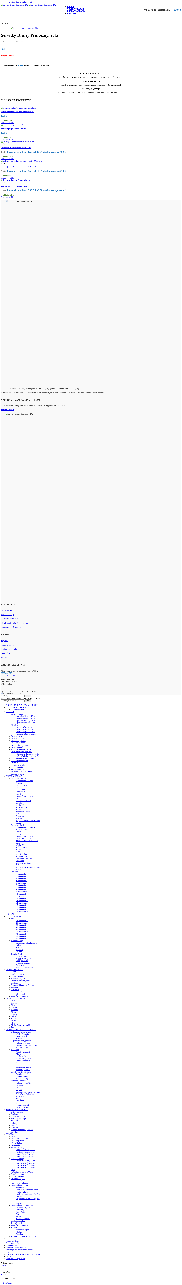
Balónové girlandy (18, 738)
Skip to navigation (8, 2)
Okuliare (14, 983)
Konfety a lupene (22, 1192)
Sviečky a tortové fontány (21, 1072)
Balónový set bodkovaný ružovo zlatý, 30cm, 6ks (19, 167)
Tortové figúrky (22, 1047)
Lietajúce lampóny (18, 1179)
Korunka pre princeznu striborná (13, 129)
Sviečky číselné (22, 1074)
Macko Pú (20, 805)
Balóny (14, 1136)
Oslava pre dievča (18, 825)
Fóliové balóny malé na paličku (23, 749)
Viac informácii (7, 410)
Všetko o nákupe (7, 615)
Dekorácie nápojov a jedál (21, 1032)
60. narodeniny (22, 932)
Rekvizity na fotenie (19, 992)
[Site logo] (15, 5)
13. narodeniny (22, 901)
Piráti (18, 814)
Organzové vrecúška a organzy (28, 1092)
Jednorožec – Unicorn (24, 838)
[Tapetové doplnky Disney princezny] (16, 180)
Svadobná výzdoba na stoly (21, 1185)
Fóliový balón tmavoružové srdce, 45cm (16, 148)
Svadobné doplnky (18, 1221)
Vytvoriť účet (6, 1283)
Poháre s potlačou (23, 1061)
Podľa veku (15, 872)
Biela (13, 1001)
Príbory (19, 1063)
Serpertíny (20, 1216)
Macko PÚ (20, 845)
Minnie (18, 852)
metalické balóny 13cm (25, 727)
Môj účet (4, 641)
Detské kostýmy (17, 1112)
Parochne (14, 987)
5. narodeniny (21, 883)
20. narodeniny (22, 923)
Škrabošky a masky (18, 994)
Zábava (14, 1227)
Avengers (19, 783)
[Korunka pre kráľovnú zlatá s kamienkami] (18, 108)
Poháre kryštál (21, 1056)
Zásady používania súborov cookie (14, 623)
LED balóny (16, 763)
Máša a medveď (22, 847)
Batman (19, 787)
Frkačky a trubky (17, 976)
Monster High (21, 854)
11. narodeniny (21, 896)
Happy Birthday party (24, 796)
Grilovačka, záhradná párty (26, 943)
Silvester (19, 950)
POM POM (20, 1096)
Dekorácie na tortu (23, 1043)
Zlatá (13, 1023)
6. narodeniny (21, 885)
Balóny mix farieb (18, 743)
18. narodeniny (22, 912)
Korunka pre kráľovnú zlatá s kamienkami (17, 112)
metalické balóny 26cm (25, 732)
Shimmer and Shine (23, 863)
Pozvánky (15, 990)
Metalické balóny (17, 725)
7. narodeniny (21, 887)
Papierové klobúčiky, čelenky (22, 985)
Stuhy (18, 1103)
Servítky (19, 1065)
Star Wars (19, 818)
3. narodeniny (21, 878)
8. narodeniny (21, 889)
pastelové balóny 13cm (25, 716)
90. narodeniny (22, 938)
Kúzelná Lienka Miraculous (27, 841)
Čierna (13, 1005)
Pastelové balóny (17, 714)
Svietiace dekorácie (23, 1105)
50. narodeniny (22, 930)
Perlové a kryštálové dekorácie (28, 1094)
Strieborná (15, 1018)
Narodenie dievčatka (24, 858)
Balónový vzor (21, 785)
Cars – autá (20, 789)
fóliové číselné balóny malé (27, 754)
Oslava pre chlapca (18, 778)
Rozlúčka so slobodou (24, 967)
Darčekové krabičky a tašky (27, 1190)
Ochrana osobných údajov (11, 627)
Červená (14, 1003)
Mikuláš (19, 947)
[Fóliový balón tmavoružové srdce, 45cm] (17, 142)
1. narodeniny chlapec (24, 781)
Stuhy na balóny (17, 767)
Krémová (14, 1010)
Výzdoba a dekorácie (19, 1081)
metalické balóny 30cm (25, 734)
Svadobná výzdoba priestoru (22, 1205)
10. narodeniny (22, 894)
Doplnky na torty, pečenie (21, 1041)
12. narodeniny (22, 898)
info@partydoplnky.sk (9, 675)
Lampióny (20, 1087)
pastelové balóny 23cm (25, 718)
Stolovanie (15, 1050)
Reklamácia (5, 653)
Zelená (13, 1021)
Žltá (12, 1027)
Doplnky (14, 1114)
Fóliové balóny (17, 1143)
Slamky (19, 1038)
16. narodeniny (22, 907)
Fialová (14, 1007)
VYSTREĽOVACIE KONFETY (24, 1236)
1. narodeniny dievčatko (25, 827)
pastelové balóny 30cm (25, 723)
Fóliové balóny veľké (19, 761)
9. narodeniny (21, 892)
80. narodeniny (22, 936)
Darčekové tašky (17, 974)
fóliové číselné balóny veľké (27, 756)
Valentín (19, 952)
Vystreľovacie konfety (19, 996)
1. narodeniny (21, 874)
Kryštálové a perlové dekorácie (28, 1194)
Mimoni (19, 809)
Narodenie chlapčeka (24, 812)
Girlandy (19, 1085)
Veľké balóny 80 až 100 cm (22, 772)
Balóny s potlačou (18, 747)
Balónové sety (16, 736)
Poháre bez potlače (23, 1058)
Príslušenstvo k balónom (20, 765)
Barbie (18, 832)
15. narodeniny (22, 905)
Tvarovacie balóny (18, 769)
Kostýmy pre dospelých (20, 1119)
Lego (18, 798)
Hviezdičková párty (23, 963)
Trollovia (19, 869)
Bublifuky (15, 972)
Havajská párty (22, 961)
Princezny (20, 861)
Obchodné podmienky (9, 619)
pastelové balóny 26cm (25, 721)
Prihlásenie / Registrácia (15, 1259)
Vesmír (18, 823)
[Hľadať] (172, 10)
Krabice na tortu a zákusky (26, 1045)
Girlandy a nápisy (23, 1207)
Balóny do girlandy (18, 741)
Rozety (18, 1098)
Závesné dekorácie (23, 1107)
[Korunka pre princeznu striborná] (14, 125)
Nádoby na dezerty (23, 1052)
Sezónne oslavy (17, 941)
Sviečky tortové (22, 1076)
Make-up (14, 1121)
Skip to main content (24, 2)
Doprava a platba (7, 610)
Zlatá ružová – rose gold (20, 1025)
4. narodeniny (21, 881)
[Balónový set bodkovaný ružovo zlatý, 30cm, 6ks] (21, 161)
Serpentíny (20, 1101)
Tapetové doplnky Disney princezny (14, 186)
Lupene (19, 1090)
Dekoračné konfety (23, 1083)
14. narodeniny (22, 903)
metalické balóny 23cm (25, 729)
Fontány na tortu (17, 1176)
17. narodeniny (22, 910)
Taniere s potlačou (23, 1070)
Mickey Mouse (22, 807)
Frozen (18, 834)
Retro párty (20, 965)
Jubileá (13, 918)
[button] (7, 123)
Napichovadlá (21, 1036)
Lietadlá (19, 803)
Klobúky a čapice (18, 978)
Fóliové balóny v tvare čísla (21, 752)
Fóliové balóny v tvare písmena (23, 758)
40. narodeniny (22, 927)
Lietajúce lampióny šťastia (21, 981)
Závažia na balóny (18, 774)
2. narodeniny (21, 876)
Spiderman (20, 816)
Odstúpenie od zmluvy (10, 649)
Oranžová (15, 1014)
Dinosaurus (20, 792)
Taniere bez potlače (23, 1067)
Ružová (14, 1016)
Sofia (18, 865)
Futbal (18, 794)
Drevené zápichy (17, 709)
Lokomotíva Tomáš (23, 801)
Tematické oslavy (18, 954)
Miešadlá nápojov (23, 1034)
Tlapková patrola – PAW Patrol (28, 821)
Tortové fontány (22, 1078)
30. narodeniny (22, 925)
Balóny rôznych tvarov (20, 745)
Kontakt (4, 657)
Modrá (13, 1012)
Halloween (20, 945)
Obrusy (19, 1054)
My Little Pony (22, 856)
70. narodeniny (22, 934)
